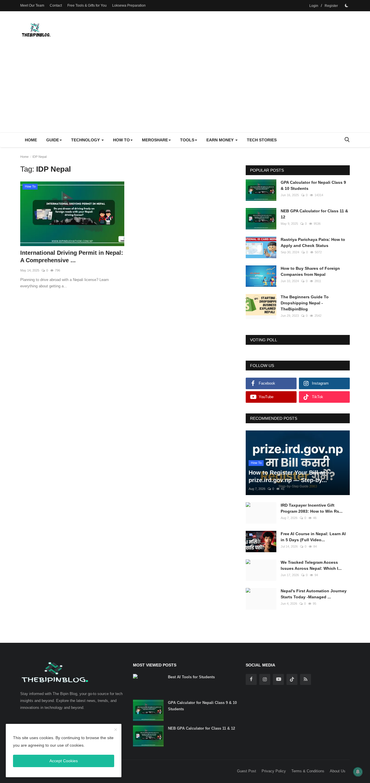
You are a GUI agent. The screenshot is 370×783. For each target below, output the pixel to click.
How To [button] (121, 140)
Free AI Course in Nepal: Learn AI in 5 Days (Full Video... (313, 536)
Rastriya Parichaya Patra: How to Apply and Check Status (313, 242)
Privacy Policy (274, 771)
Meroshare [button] (155, 140)
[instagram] (264, 679)
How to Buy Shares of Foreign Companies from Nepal (310, 271)
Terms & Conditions (307, 771)
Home (31, 140)
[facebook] (251, 679)
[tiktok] (291, 679)
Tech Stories (262, 140)
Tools (187, 140)
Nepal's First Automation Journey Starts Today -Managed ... (314, 594)
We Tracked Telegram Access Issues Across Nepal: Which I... (311, 565)
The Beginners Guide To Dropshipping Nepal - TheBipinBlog (305, 303)
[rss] (305, 679)
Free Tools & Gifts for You (87, 5)
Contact (56, 5)
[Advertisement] (185, 89)
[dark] (346, 5)
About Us (337, 771)
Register (331, 6)
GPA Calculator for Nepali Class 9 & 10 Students (313, 185)
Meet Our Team (32, 5)
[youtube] (278, 679)
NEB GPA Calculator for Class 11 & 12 (314, 214)
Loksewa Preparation (129, 5)
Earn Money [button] (220, 140)
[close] (116, 730)
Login (313, 6)
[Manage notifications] (357, 771)
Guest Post (246, 771)
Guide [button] (52, 140)
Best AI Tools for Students (191, 677)
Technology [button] (86, 140)
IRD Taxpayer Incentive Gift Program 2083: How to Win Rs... (312, 508)
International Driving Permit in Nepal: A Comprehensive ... (71, 256)
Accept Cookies (63, 760)
